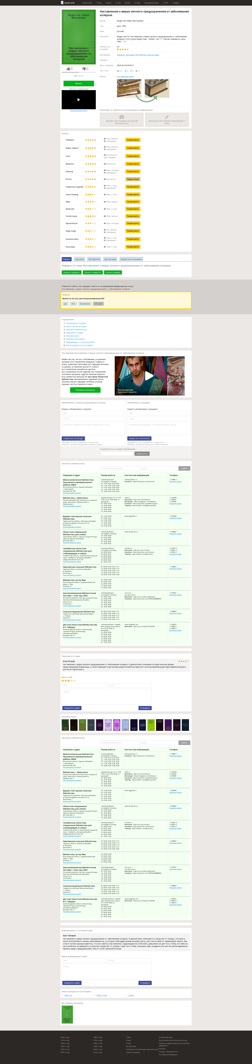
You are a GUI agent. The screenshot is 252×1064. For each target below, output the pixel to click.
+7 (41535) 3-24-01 (175, 502)
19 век (118, 3)
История (162, 1048)
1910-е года (64, 1040)
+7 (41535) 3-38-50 (175, 500)
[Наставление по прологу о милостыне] (159, 725)
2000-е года (97, 1049)
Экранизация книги (78, 110)
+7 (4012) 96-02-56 (175, 626)
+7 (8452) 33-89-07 (175, 532)
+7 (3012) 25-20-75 (175, 593)
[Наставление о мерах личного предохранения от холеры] (134, 725)
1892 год (68, 995)
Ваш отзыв (67, 677)
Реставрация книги (125, 76)
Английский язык (165, 1037)
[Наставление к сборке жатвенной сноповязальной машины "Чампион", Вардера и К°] (142, 725)
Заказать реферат (71, 272)
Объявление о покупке (76, 323)
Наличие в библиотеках (76, 329)
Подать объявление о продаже (142, 409)
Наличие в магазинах (75, 339)
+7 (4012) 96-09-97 (175, 628)
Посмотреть (133, 140)
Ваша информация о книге (74, 956)
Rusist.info (70, 3)
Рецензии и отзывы (74, 332)
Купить (78, 83)
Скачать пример (113, 272)
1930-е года (64, 1046)
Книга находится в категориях (79, 345)
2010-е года (97, 1052)
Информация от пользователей (80, 342)
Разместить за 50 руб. (73, 438)
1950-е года (64, 1052)
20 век (127, 3)
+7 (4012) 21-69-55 (175, 624)
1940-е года (64, 1049)
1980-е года (97, 1043)
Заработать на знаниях (131, 259)
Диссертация (153, 55)
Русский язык (131, 1046)
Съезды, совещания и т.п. (169, 1052)
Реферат (121, 55)
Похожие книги (72, 336)
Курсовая (130, 55)
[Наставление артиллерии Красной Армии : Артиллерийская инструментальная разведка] (125, 725)
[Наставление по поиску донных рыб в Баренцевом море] (176, 725)
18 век (108, 3)
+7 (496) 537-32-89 (175, 480)
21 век (137, 3)
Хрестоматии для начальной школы (173, 1040)
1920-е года (64, 1043)
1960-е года (97, 1037)
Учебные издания (133, 1052)
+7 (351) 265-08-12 (175, 548)
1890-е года (101, 995)
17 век (99, 3)
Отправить (145, 708)
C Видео (175, 3)
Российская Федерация (168, 1055)
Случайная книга (151, 3)
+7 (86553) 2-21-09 (175, 611)
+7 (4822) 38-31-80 (175, 567)
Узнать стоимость (93, 272)
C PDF (165, 3)
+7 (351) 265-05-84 (175, 552)
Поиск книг (87, 3)
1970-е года (97, 1040)
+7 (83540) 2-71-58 (175, 516)
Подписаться (142, 453)
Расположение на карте (72, 493)
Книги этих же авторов (76, 326)
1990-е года (97, 1046)
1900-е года (64, 1037)
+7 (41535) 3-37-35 (175, 498)
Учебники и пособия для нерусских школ (142, 1049)
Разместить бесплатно (139, 438)
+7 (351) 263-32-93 (175, 550)
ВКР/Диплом (140, 55)
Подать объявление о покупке (76, 409)
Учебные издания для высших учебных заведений (174, 1044)
